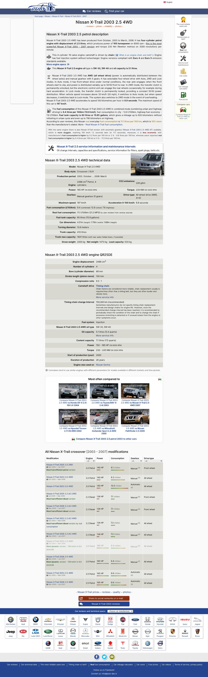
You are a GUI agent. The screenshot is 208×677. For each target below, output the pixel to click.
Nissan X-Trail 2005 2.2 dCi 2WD (61, 493)
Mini (97, 636)
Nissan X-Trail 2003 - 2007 (76, 16)
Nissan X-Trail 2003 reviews (106, 604)
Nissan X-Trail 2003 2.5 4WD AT (137, 130)
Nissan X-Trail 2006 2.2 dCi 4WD (61, 534)
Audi (23, 624)
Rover (197, 636)
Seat (60, 648)
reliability (108, 26)
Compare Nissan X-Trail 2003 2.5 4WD (73, 402)
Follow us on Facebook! (104, 670)
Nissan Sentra (103, 364)
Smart (85, 648)
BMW (35, 624)
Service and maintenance (183, 64)
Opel (147, 636)
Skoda (72, 648)
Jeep (11, 636)
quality (116, 592)
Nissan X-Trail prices (88, 592)
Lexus (60, 636)
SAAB (48, 648)
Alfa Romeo (10, 624)
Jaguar (197, 624)
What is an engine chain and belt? (135, 55)
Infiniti (172, 624)
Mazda (73, 636)
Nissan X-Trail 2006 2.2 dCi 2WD (61, 506)
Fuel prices (183, 99)
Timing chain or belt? (183, 38)
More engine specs (57, 64)
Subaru (98, 648)
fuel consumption (183, 51)
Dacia (98, 624)
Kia (23, 636)
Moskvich (123, 636)
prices (99, 26)
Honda (147, 624)
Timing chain (102, 286)
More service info (105, 297)
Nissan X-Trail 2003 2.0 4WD (59, 477)
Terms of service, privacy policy (188, 665)
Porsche (172, 636)
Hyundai (160, 624)
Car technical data (29, 665)
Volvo (160, 648)
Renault (185, 636)
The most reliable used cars (183, 25)
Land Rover (47, 636)
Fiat (122, 624)
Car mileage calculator (183, 88)
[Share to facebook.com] (96, 657)
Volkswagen (147, 648)
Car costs (183, 76)
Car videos (166, 665)
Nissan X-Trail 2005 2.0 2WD (59, 464)
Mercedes (85, 636)
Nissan (47, 16)
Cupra (85, 624)
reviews (90, 26)
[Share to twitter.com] (104, 657)
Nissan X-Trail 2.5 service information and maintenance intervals (96, 146)
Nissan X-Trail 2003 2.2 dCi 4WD (61, 518)
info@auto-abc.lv (109, 673)
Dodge (110, 624)
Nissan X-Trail (57, 16)
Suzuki (110, 648)
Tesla (123, 648)
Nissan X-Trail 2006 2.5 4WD (59, 556)
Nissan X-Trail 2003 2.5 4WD (59, 541)
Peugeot (160, 636)
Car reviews (94, 11)
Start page (39, 16)
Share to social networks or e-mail (106, 598)
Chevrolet (48, 624)
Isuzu (185, 624)
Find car (116, 11)
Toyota (135, 648)
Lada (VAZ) (35, 636)
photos (118, 26)
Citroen (73, 624)
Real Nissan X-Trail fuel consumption (104, 124)
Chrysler (60, 624)
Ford (135, 624)
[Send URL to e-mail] (112, 657)
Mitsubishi (110, 636)
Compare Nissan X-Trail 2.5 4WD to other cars (183, 116)
